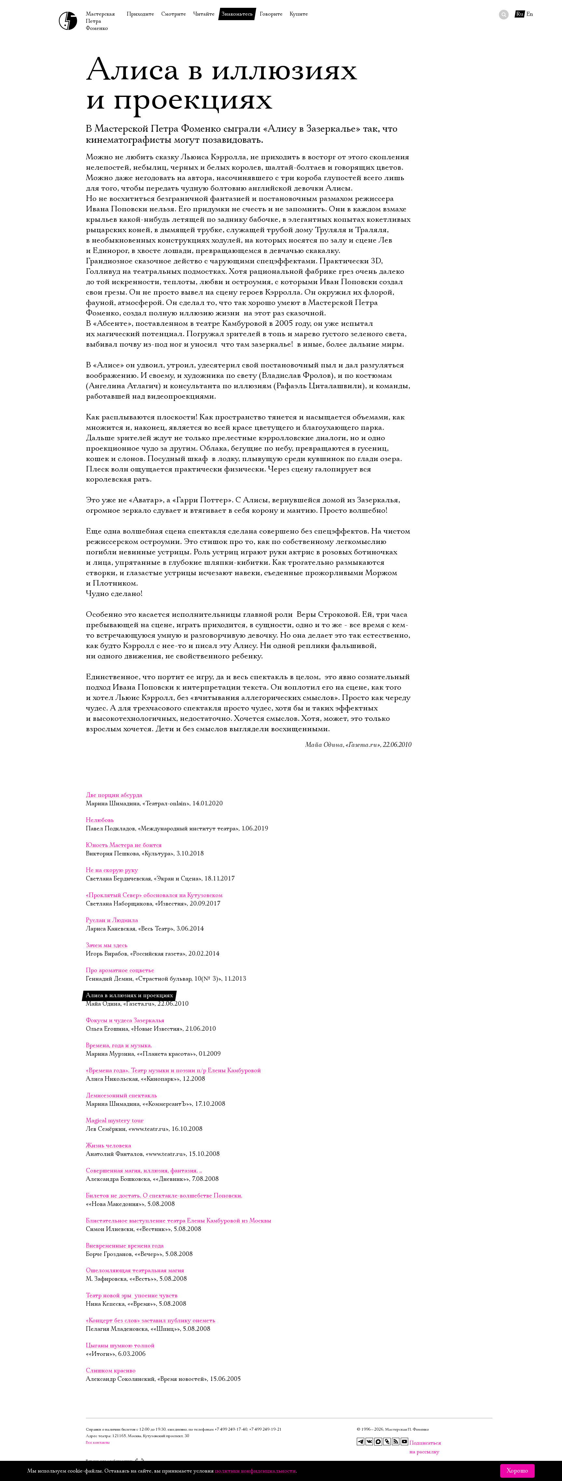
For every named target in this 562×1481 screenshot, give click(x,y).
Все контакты (98, 1442)
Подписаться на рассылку (413, 1443)
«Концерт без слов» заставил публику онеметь (150, 1320)
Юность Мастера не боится (124, 845)
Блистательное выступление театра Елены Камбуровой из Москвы (178, 1220)
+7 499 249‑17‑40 (231, 1429)
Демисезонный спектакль (121, 1095)
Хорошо (517, 1470)
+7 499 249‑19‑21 (265, 1429)
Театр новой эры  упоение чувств (132, 1295)
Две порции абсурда (114, 795)
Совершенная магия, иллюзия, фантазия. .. (144, 1170)
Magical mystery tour (115, 1120)
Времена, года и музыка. (119, 1045)
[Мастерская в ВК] (369, 1442)
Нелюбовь (100, 820)
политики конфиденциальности (255, 1471)
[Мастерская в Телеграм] (361, 1442)
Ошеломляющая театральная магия (135, 1270)
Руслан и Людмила (112, 920)
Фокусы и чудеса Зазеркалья (125, 1020)
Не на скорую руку (112, 870)
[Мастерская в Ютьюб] (404, 1442)
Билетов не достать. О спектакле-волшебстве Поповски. (164, 1195)
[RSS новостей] (396, 1442)
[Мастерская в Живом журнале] (387, 1442)
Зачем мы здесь (106, 945)
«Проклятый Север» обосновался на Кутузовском (154, 895)
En (530, 14)
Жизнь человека (108, 1145)
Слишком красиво (111, 1370)
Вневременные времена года (125, 1246)
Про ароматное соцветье (120, 970)
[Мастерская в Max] (378, 1442)
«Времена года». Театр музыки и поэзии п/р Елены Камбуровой (173, 1070)
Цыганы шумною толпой (120, 1345)
